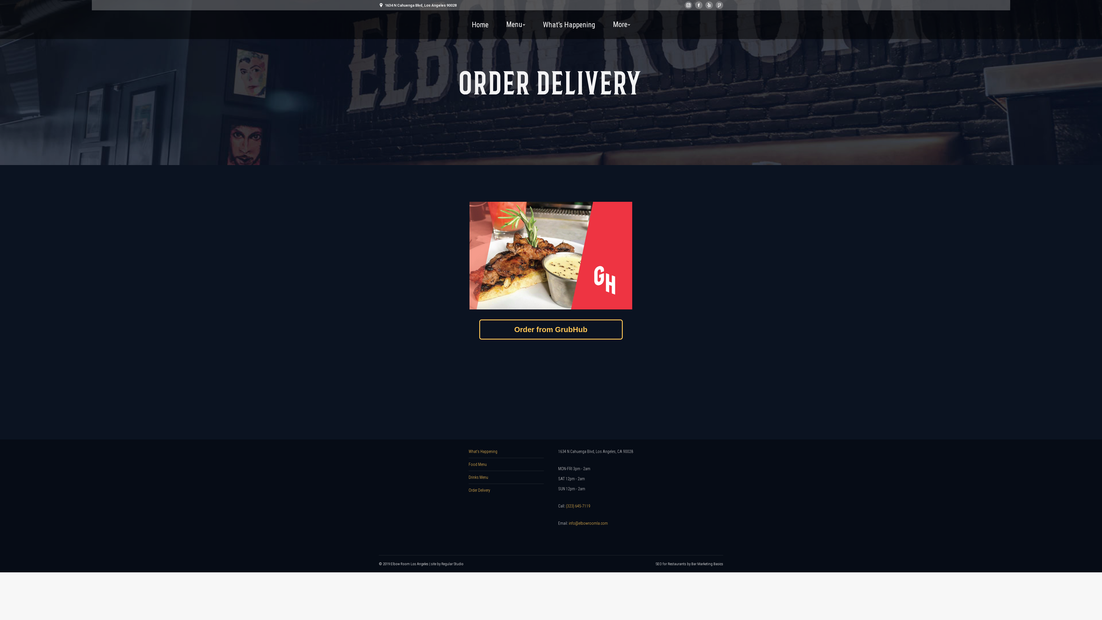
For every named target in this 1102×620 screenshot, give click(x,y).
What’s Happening (483, 451)
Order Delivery (479, 490)
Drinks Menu (478, 477)
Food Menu (478, 464)
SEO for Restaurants (671, 564)
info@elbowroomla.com (588, 523)
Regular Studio (452, 564)
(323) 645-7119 (578, 506)
